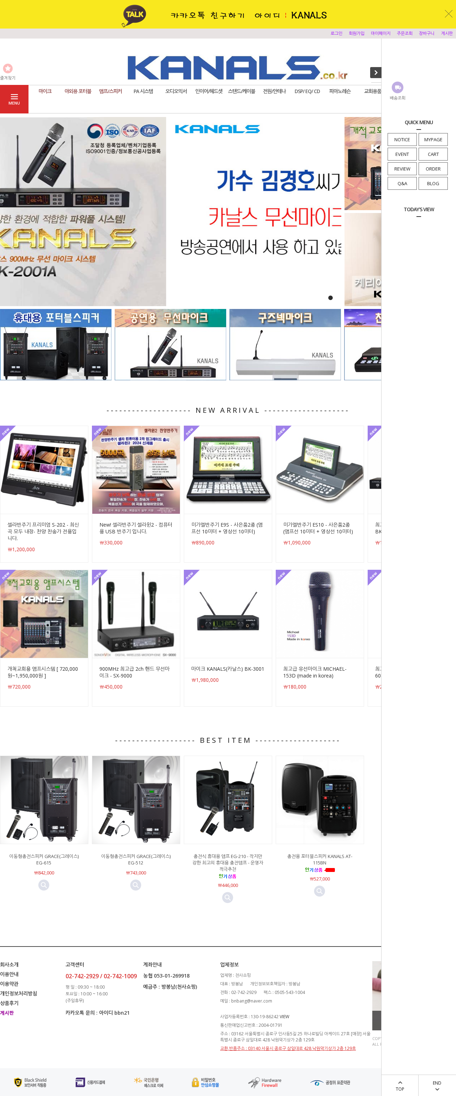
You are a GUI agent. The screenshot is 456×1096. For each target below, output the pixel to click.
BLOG (433, 183)
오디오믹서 (176, 91)
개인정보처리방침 (18, 993)
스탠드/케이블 (241, 91)
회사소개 (9, 964)
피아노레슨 (340, 91)
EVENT (402, 154)
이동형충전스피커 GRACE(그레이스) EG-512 (136, 859)
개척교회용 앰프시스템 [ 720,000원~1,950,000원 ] (42, 672)
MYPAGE (433, 139)
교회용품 (372, 91)
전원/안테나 (274, 91)
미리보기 (44, 885)
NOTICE (402, 139)
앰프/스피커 (110, 91)
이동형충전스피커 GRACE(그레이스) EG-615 (44, 859)
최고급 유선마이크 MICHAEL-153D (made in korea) (315, 672)
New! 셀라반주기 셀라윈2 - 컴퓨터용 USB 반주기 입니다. (135, 528)
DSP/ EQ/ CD (307, 91)
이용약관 (9, 983)
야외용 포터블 (77, 91)
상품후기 (9, 1003)
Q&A (402, 183)
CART (433, 154)
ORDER (433, 169)
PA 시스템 (143, 91)
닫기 (449, 13)
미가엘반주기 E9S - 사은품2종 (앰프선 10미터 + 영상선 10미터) (227, 528)
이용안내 (9, 974)
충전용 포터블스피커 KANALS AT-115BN (319, 859)
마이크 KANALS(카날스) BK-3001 (227, 668)
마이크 (44, 91)
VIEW (284, 1017)
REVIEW (402, 169)
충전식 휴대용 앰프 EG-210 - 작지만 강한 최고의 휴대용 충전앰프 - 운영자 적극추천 (227, 862)
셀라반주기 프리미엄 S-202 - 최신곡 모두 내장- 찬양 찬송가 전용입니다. (43, 531)
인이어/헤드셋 (208, 91)
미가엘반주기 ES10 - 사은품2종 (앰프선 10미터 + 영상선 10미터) (318, 528)
